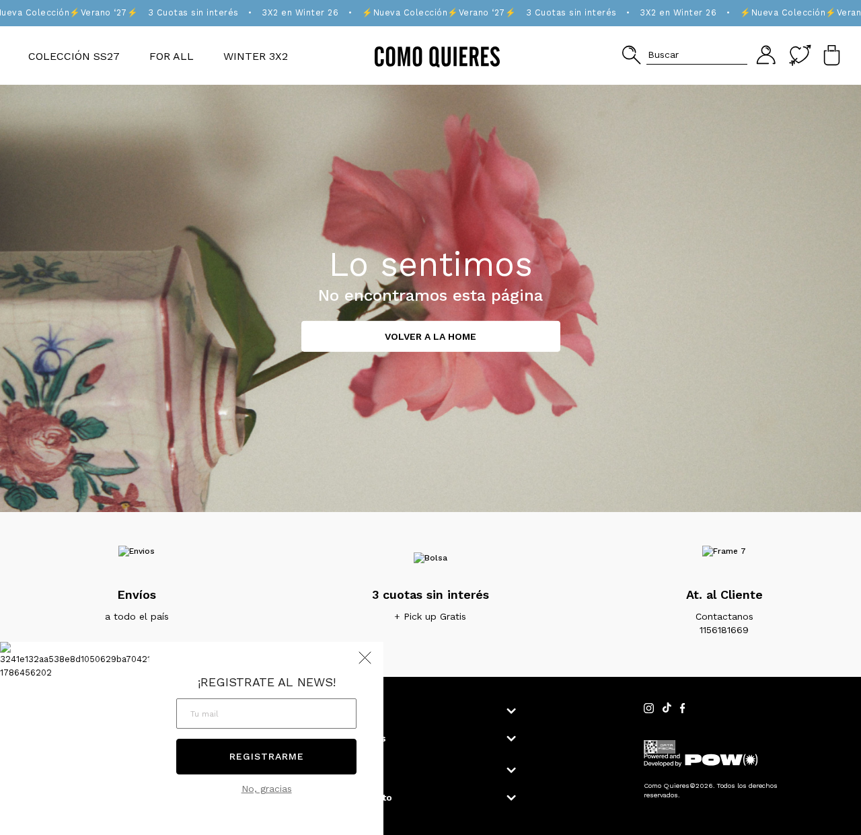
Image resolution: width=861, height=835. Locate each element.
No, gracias (266, 788)
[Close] (836, 23)
